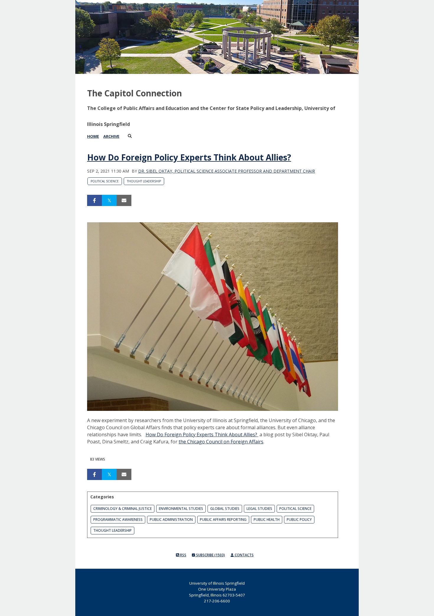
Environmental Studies (181, 508)
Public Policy (299, 519)
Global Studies (224, 508)
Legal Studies (259, 508)
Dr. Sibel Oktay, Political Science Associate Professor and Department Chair (226, 171)
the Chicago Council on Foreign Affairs (221, 441)
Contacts (244, 554)
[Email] (124, 200)
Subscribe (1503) (210, 554)
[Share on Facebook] (94, 200)
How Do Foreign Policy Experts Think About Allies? (189, 157)
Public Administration (171, 519)
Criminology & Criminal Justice (122, 508)
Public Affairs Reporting (223, 519)
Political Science (105, 181)
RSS (182, 554)
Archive (111, 136)
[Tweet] (109, 200)
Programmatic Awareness (118, 519)
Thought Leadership (144, 181)
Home (93, 136)
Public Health (267, 519)
